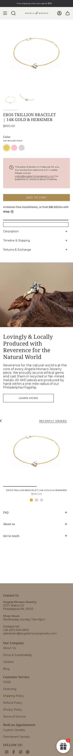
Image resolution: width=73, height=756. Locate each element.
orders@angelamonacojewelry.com (35, 176)
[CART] (67, 13)
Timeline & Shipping (16, 240)
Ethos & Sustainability (17, 655)
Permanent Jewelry (16, 737)
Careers (8, 662)
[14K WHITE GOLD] (41, 500)
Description (11, 231)
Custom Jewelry (14, 730)
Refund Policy (12, 703)
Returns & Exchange (17, 249)
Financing (9, 689)
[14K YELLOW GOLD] (31, 500)
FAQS (7, 682)
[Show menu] (5, 13)
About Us (9, 648)
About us (9, 524)
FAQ (6, 512)
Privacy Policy (12, 709)
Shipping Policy (13, 696)
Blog (6, 669)
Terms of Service (14, 716)
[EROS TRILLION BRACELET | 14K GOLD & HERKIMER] (36, 457)
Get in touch (11, 536)
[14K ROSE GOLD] (36, 500)
